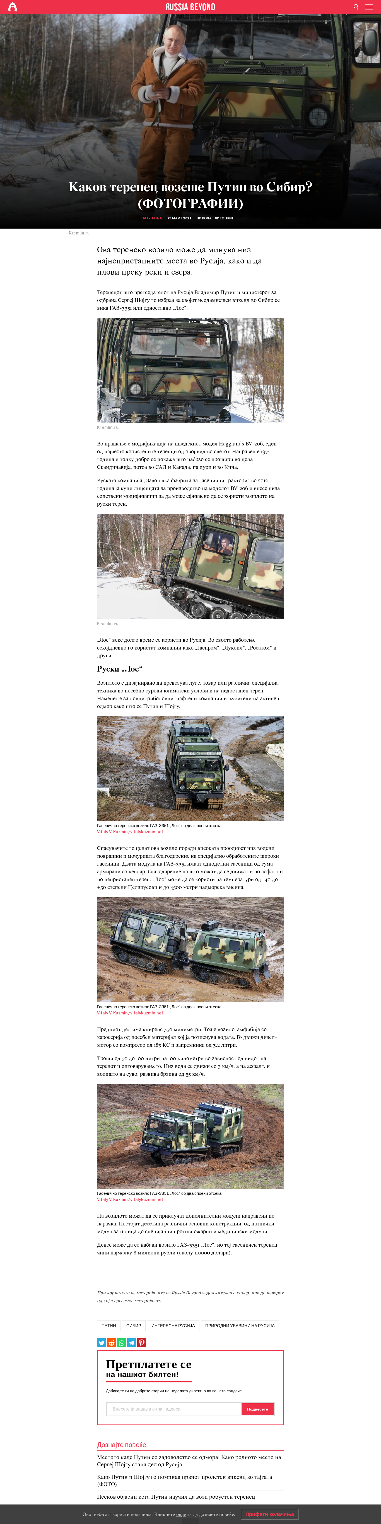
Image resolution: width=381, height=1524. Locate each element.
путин (109, 1325)
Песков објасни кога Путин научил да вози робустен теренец (176, 1497)
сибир (133, 1325)
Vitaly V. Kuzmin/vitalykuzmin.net (130, 831)
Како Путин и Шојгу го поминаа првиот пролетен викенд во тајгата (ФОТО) (184, 1480)
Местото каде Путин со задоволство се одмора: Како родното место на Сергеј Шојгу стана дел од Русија (189, 1461)
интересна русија (173, 1325)
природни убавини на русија (240, 1325)
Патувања (151, 218)
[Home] (12, 7)
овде (181, 1514)
